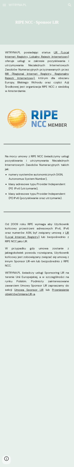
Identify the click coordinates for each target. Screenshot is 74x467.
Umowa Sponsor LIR (28, 290)
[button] (4, 5)
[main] (37, 22)
